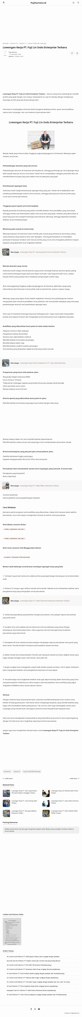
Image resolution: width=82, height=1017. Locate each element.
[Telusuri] (78, 3)
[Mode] (73, 3)
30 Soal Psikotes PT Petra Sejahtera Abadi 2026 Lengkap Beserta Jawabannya (32, 986)
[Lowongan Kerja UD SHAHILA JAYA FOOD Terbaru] (46, 796)
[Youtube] (39, 1010)
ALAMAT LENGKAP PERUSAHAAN (17, 557)
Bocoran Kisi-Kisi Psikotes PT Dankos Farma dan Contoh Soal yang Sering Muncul (33, 961)
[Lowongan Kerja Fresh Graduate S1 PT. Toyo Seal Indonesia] (5, 366)
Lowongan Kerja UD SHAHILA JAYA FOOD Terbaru (64, 792)
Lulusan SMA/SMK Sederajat (31, 771)
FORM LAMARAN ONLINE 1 (14, 529)
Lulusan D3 (7, 771)
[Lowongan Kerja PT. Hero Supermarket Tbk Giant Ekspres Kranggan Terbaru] (6, 796)
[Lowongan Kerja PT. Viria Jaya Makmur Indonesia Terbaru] (6, 816)
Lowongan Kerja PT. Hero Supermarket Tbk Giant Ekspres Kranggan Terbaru (24, 792)
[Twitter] (35, 1010)
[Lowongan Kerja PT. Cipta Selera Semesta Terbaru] (46, 806)
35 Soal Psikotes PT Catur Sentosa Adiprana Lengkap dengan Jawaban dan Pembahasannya (37, 995)
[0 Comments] (72, 53)
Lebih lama (9, 778)
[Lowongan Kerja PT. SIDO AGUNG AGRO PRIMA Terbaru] (46, 816)
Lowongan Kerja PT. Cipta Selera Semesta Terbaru (64, 802)
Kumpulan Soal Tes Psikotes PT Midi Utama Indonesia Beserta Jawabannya (31, 990)
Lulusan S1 (17, 771)
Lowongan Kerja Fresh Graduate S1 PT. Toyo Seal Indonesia (42, 363)
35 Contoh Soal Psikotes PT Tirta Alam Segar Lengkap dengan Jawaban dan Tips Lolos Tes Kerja (38, 982)
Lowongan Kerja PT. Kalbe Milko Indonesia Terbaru (39, 485)
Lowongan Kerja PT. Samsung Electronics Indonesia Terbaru (43, 252)
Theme (66, 1013)
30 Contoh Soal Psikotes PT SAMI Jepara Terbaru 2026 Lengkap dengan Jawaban (33, 957)
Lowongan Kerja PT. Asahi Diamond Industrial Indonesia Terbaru (45, 601)
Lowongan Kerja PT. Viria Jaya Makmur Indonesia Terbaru (23, 812)
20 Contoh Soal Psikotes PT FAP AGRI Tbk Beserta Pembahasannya (29, 965)
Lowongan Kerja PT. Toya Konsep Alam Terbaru (24, 802)
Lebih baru (73, 778)
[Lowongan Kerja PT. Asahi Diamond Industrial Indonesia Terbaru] (5, 603)
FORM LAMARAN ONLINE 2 (14, 538)
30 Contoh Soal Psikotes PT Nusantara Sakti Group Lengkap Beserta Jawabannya (33, 969)
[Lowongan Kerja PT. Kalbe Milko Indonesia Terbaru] (5, 488)
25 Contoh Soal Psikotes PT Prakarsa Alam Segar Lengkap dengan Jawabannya (32, 978)
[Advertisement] (41, 24)
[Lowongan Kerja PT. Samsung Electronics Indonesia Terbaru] (5, 255)
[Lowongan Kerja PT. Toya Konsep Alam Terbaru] (6, 806)
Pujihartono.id (38, 2)
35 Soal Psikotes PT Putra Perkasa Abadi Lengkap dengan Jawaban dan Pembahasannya (35, 973)
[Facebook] (31, 1010)
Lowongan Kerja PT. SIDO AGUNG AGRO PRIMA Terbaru (64, 812)
